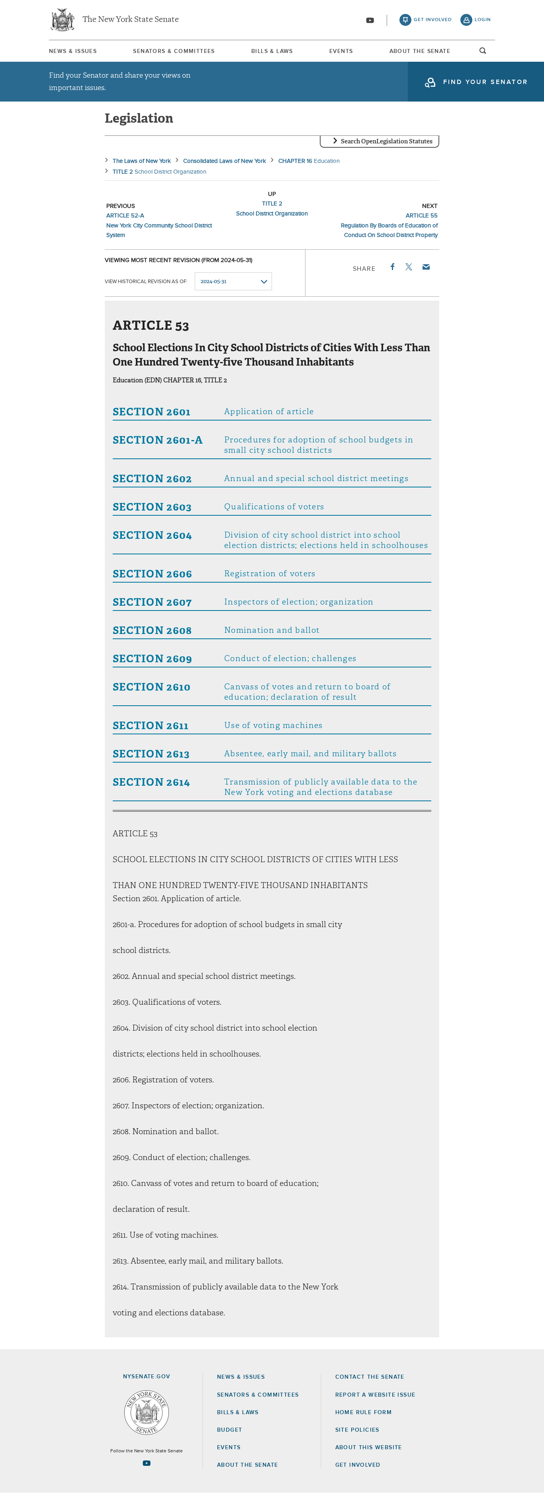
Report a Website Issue (375, 1395)
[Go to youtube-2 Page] (147, 1463)
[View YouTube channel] (370, 20)
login (483, 20)
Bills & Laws (272, 51)
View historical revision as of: (146, 281)
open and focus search (483, 53)
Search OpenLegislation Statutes (386, 141)
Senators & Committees (174, 51)
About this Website (368, 1447)
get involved (433, 20)
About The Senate (419, 51)
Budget (229, 1430)
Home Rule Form (363, 1412)
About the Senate (247, 1465)
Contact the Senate (370, 1377)
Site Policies (357, 1430)
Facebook (392, 267)
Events (341, 51)
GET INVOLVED (358, 1465)
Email (426, 267)
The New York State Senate (130, 20)
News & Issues (73, 51)
